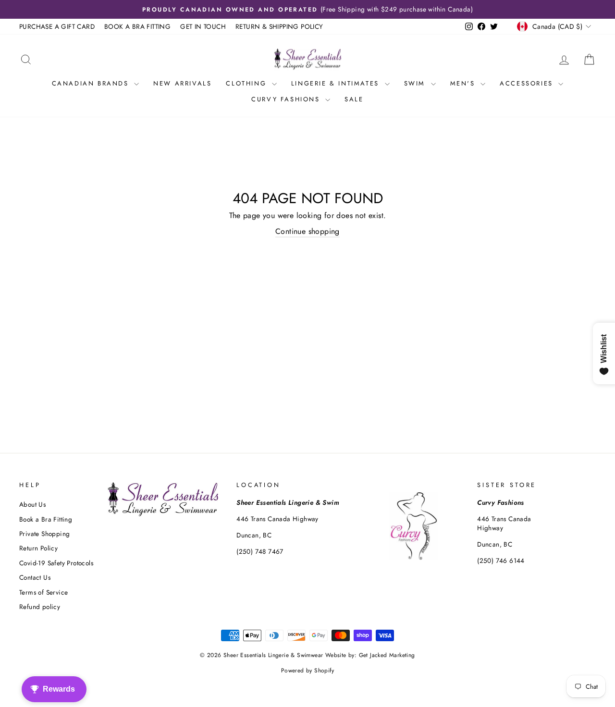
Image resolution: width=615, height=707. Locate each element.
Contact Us (34, 577)
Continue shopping (307, 231)
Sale (353, 99)
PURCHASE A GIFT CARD (57, 26)
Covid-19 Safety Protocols (56, 563)
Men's (464, 83)
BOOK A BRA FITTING (137, 26)
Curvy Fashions (287, 99)
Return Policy (38, 548)
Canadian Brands (92, 83)
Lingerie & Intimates (336, 83)
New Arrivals (182, 83)
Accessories (528, 83)
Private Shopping (44, 533)
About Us (32, 504)
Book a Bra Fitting (45, 519)
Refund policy (39, 606)
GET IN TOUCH (203, 26)
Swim (416, 83)
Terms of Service (43, 592)
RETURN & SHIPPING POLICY (279, 26)
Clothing (247, 83)
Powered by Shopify (307, 670)
